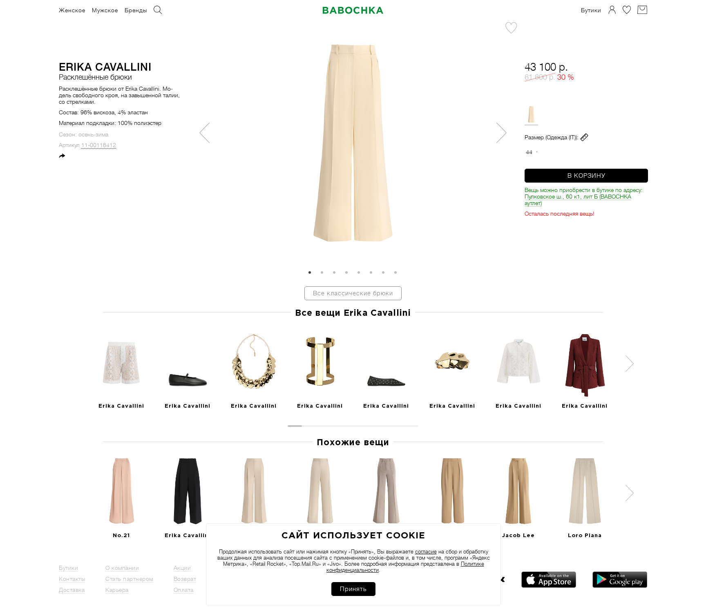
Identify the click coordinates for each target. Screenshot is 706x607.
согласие (426, 552)
